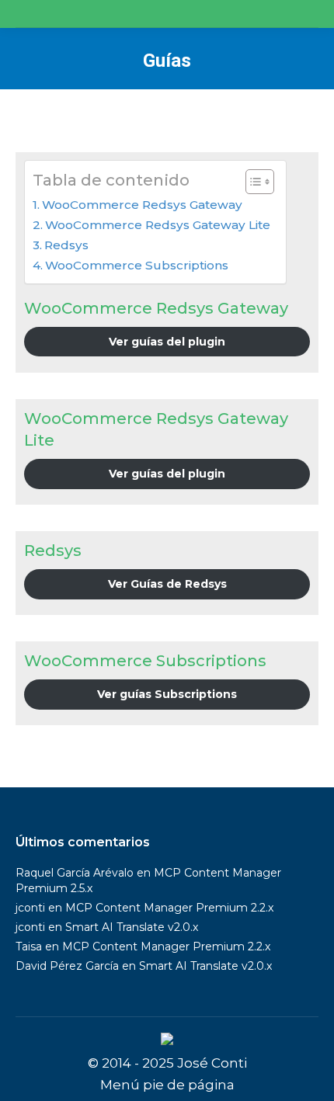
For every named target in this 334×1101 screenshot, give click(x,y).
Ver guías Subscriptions (167, 694)
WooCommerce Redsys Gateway (142, 204)
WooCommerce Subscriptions (136, 265)
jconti (30, 908)
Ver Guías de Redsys (167, 584)
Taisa (29, 946)
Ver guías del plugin (167, 342)
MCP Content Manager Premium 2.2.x (169, 908)
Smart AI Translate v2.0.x (131, 927)
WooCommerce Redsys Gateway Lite (157, 224)
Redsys (66, 245)
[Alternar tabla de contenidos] (252, 181)
